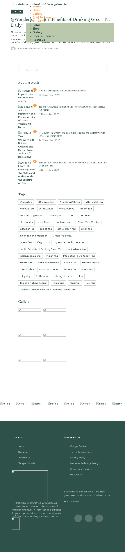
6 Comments (52, 48)
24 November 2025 (49, 140)
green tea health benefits (69, 242)
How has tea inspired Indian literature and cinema (62, 90)
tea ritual (75, 282)
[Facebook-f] (78, 518)
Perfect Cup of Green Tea (78, 269)
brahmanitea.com (30, 48)
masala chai (27, 269)
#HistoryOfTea (94, 202)
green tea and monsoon (33, 235)
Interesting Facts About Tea (79, 255)
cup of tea (46, 228)
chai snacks (26, 222)
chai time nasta (63, 222)
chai (71, 215)
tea (81, 276)
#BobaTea (26, 202)
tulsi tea (90, 282)
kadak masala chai (48, 262)
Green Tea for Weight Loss (35, 242)
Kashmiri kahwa (91, 262)
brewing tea (56, 215)
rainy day (25, 276)
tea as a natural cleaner (33, 282)
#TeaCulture (46, 208)
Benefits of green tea (32, 215)
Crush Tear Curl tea (89, 222)
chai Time (43, 222)
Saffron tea (42, 276)
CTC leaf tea (27, 228)
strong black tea (64, 276)
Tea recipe (58, 282)
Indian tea (52, 255)
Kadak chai (26, 262)
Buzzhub (75, 543)
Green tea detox (62, 235)
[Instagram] (99, 518)
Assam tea (86, 208)
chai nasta (85, 215)
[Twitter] (89, 518)
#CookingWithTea (70, 202)
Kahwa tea (70, 262)
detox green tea (66, 228)
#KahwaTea (27, 208)
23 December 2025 (49, 95)
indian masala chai (30, 255)
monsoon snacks (48, 269)
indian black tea (77, 249)
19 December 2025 (49, 114)
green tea (86, 228)
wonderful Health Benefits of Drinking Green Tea (47, 289)
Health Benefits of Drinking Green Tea (41, 249)
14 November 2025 (49, 170)
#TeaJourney (66, 208)
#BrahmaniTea (46, 202)
